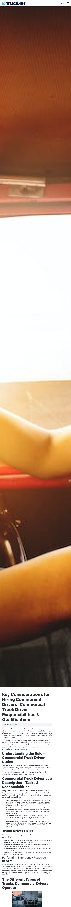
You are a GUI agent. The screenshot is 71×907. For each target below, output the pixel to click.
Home (62, 3)
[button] (67, 3)
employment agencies (20, 747)
